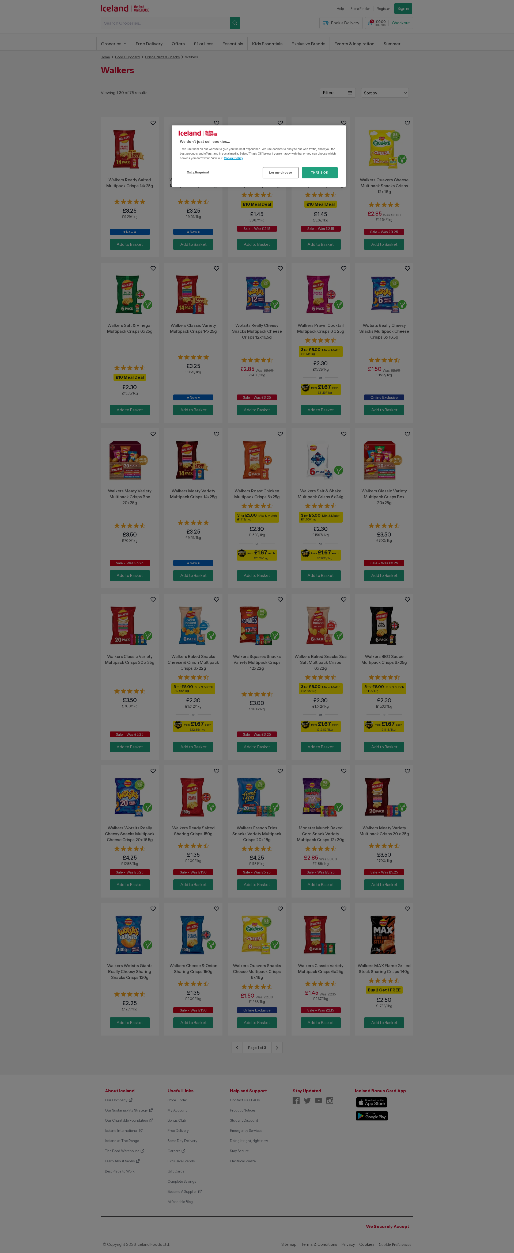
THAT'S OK (319, 172)
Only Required (198, 172)
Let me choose (280, 172)
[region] (259, 156)
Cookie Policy (233, 158)
